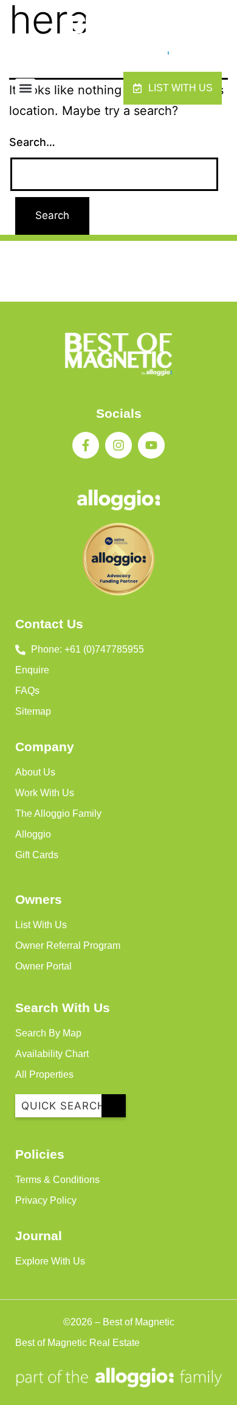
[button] (25, 88)
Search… (32, 142)
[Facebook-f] (85, 445)
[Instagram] (118, 445)
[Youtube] (151, 445)
